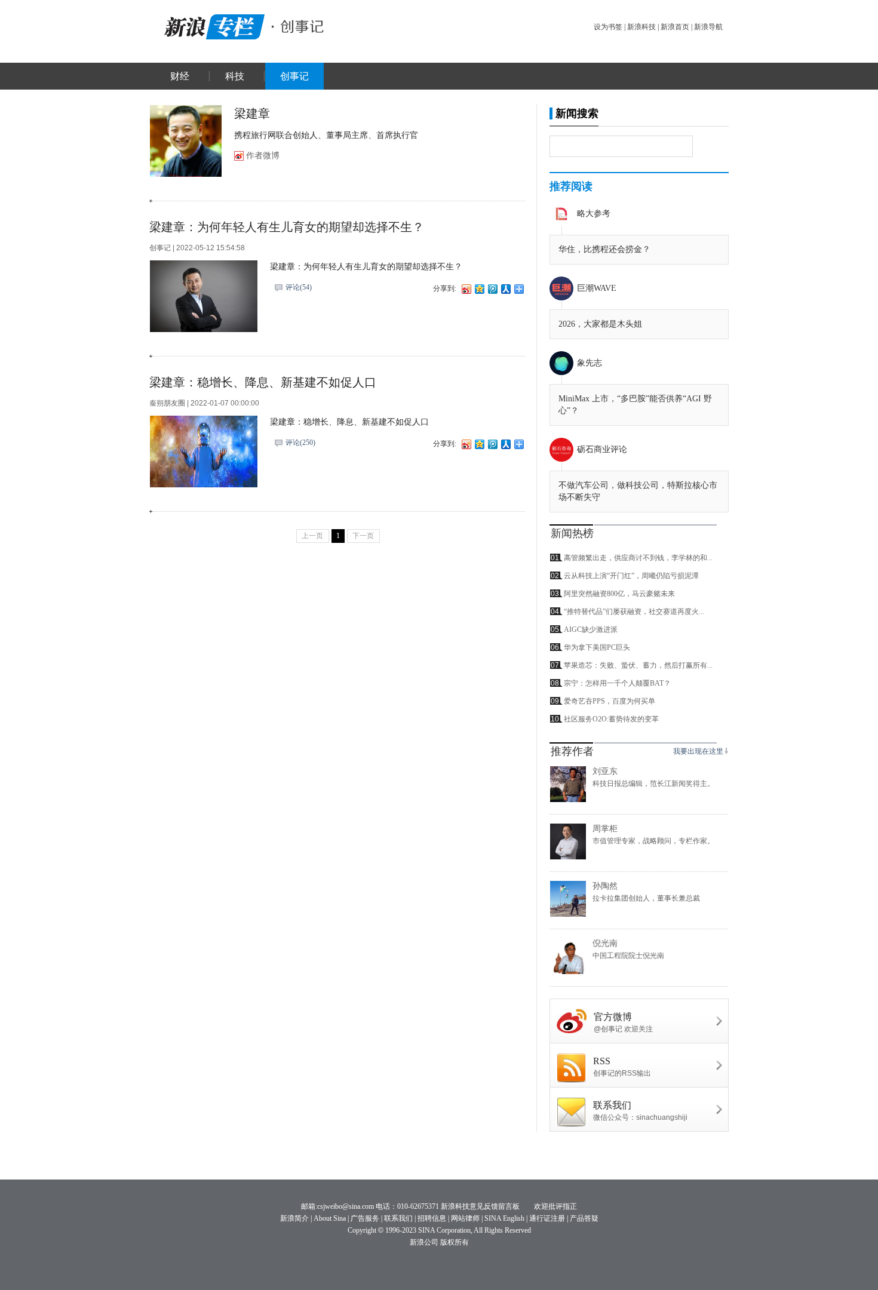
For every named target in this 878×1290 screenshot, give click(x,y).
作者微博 (263, 155)
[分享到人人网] (505, 288)
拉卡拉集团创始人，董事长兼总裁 (646, 898)
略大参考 (593, 213)
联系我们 (398, 1218)
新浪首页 (675, 27)
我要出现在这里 (698, 751)
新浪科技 (641, 27)
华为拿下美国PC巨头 (597, 647)
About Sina (330, 1218)
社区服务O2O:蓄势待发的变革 (611, 719)
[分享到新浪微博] (465, 288)
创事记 (294, 76)
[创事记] (299, 25)
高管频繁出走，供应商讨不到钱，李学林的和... (638, 558)
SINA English (504, 1218)
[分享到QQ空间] (479, 288)
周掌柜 (605, 828)
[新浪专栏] (212, 25)
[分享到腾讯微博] (492, 288)
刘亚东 (605, 771)
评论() (298, 287)
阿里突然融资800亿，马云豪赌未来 (619, 593)
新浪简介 (294, 1218)
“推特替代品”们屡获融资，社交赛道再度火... (634, 611)
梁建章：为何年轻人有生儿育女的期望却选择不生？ (286, 227)
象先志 (589, 362)
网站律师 (465, 1218)
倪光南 (605, 943)
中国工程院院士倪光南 (628, 955)
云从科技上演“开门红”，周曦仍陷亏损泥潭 (631, 576)
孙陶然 (605, 886)
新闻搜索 (576, 113)
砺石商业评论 (602, 449)
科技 (234, 76)
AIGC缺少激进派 (591, 629)
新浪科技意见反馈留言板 (480, 1206)
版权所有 (454, 1242)
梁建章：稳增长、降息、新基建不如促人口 (262, 382)
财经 (179, 76)
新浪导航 (708, 27)
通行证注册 (547, 1218)
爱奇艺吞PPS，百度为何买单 (609, 701)
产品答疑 (584, 1218)
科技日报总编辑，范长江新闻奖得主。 (653, 783)
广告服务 (365, 1218)
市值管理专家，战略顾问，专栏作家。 (653, 841)
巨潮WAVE (596, 288)
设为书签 (608, 27)
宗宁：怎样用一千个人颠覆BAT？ (617, 683)
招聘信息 (431, 1218)
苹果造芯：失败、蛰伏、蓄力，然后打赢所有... (638, 665)
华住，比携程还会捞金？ (604, 249)
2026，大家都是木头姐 (600, 324)
